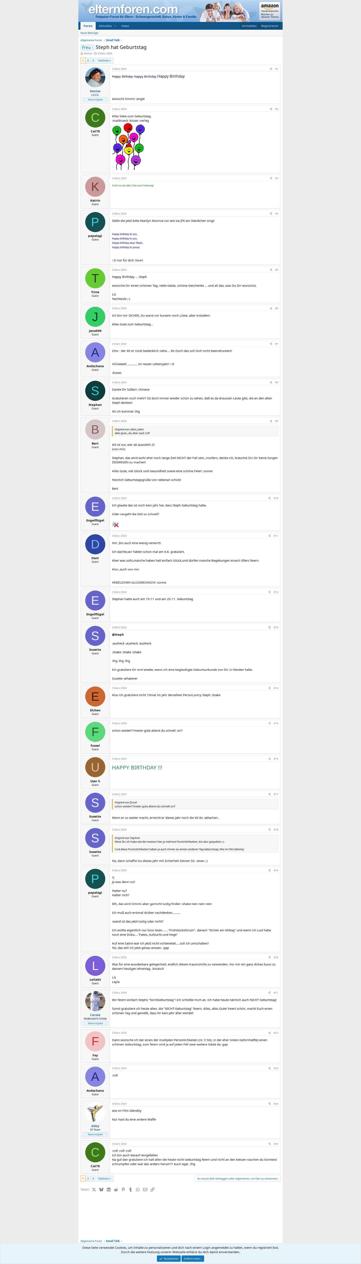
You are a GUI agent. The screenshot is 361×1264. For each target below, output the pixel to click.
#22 (276, 1033)
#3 (276, 178)
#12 (276, 592)
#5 (276, 270)
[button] (115, 26)
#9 (276, 421)
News (125, 26)
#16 (276, 758)
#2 (276, 109)
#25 (276, 1144)
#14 (276, 688)
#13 (276, 627)
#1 (276, 69)
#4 (276, 213)
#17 (276, 794)
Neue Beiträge (89, 33)
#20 (276, 957)
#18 (276, 829)
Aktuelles (105, 26)
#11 (276, 536)
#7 (276, 344)
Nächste (103, 60)
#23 (276, 1068)
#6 (276, 308)
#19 (276, 870)
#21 (276, 992)
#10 (276, 498)
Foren (88, 26)
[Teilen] (271, 69)
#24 (276, 1104)
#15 (276, 723)
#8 (276, 382)
